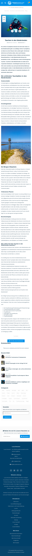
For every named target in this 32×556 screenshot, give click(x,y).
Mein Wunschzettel (16, 538)
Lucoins (16, 508)
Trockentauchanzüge (20, 401)
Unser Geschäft (16, 522)
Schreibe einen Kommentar (16, 341)
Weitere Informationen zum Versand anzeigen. (18, 494)
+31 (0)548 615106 (16, 461)
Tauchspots (16, 336)
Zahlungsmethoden (16, 510)
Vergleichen (16, 540)
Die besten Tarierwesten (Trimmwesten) (16, 357)
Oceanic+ (3, 395)
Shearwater (19, 395)
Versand (16, 515)
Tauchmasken (4, 401)
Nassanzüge (23, 393)
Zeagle (27, 401)
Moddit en (18, 552)
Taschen (10, 398)
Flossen (8, 393)
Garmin (13, 393)
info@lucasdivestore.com (16, 464)
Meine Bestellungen (16, 535)
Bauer (23, 390)
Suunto (24, 395)
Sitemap (16, 520)
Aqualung (8, 390)
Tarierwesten (4, 398)
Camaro (3, 393)
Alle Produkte (16, 542)
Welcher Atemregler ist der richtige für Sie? (16, 363)
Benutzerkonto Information (16, 533)
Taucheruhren (24, 398)
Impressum (16, 501)
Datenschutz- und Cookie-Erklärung (16, 506)
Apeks (3, 390)
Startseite (6, 10)
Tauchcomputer (17, 398)
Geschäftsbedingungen (16, 504)
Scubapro (13, 395)
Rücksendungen (16, 513)
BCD (27, 390)
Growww (22, 552)
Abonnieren (7, 417)
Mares (18, 393)
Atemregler (14, 390)
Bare (19, 390)
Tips (10, 401)
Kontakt (16, 524)
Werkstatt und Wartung (16, 517)
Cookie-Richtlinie (16, 526)
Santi (8, 395)
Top (13, 401)
